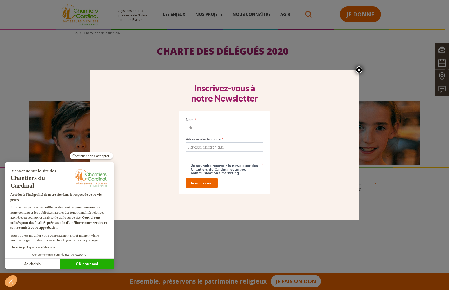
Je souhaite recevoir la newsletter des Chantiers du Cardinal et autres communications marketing (224, 169)
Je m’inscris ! (202, 183)
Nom (191, 120)
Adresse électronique (204, 139)
